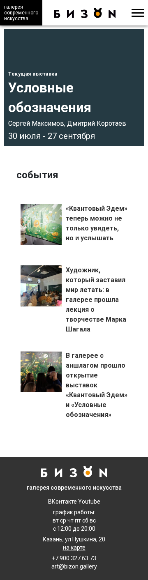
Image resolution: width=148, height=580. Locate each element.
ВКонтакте (62, 501)
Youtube (89, 501)
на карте (74, 547)
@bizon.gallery (78, 566)
